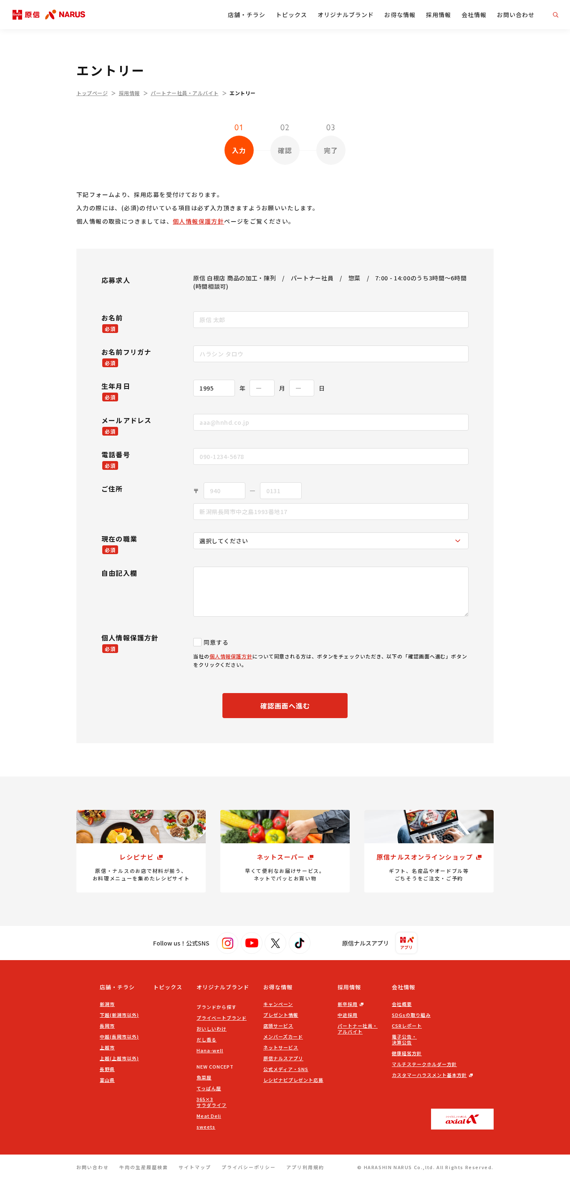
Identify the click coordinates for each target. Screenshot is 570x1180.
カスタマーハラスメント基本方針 (429, 1075)
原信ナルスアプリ (283, 1058)
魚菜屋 (204, 1077)
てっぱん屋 (209, 1088)
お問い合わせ (516, 14)
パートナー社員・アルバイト (185, 92)
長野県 (107, 1069)
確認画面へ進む (285, 706)
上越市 (107, 1047)
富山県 (107, 1080)
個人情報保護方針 (198, 221)
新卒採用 (348, 1004)
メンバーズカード (283, 1036)
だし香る (207, 1039)
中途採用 (348, 1014)
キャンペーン (278, 1004)
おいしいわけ (212, 1028)
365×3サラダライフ (212, 1102)
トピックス (291, 14)
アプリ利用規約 (305, 1167)
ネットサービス (280, 1047)
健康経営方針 (407, 1053)
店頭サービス (278, 1025)
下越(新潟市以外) (119, 1014)
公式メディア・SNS (285, 1069)
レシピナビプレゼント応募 (293, 1080)
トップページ (92, 92)
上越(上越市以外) (119, 1058)
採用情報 (438, 14)
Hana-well (210, 1050)
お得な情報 (400, 14)
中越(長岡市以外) (119, 1036)
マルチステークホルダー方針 (424, 1064)
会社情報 (474, 14)
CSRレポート (407, 1025)
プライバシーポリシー (249, 1167)
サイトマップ (195, 1167)
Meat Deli (209, 1115)
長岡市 (107, 1025)
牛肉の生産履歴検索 (143, 1167)
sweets (206, 1126)
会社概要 (402, 1004)
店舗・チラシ (246, 14)
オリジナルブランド (346, 14)
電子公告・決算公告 (404, 1039)
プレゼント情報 (280, 1014)
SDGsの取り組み (411, 1014)
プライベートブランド (222, 1017)
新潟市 (107, 1004)
